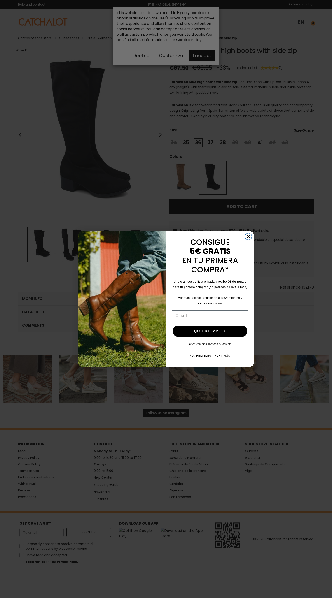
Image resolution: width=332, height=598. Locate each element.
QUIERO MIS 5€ (210, 331)
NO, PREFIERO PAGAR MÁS (210, 356)
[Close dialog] (248, 236)
